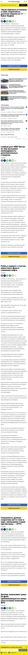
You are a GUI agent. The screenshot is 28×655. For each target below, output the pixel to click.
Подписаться (14, 331)
